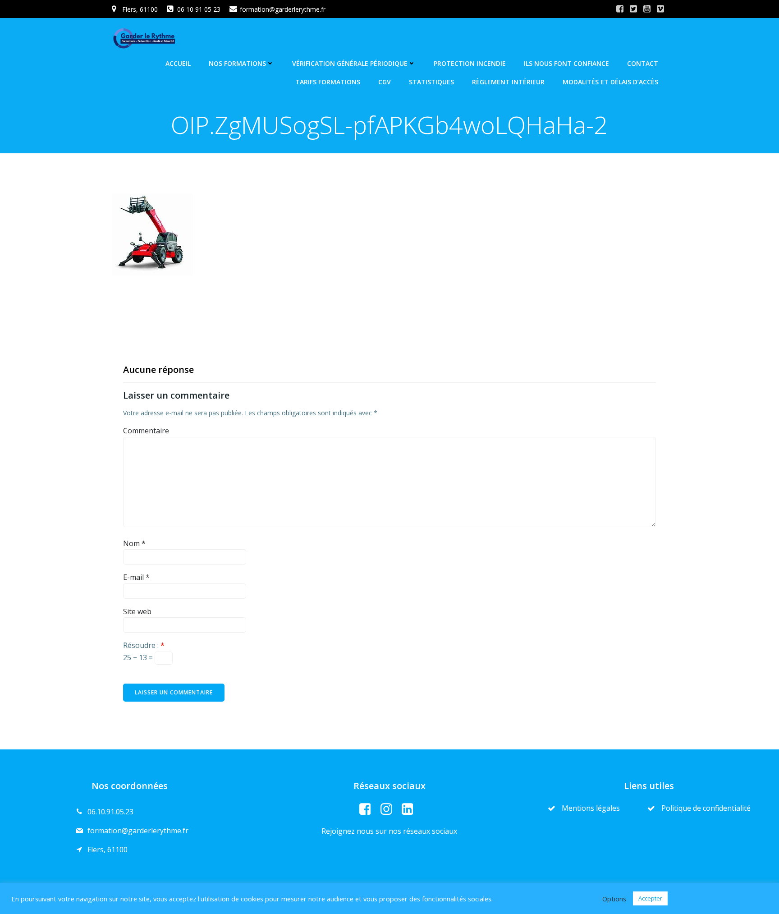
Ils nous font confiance (566, 63)
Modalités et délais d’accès (610, 82)
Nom (134, 543)
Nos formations (237, 63)
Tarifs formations (327, 82)
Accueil (178, 63)
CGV (384, 82)
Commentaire (146, 431)
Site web (137, 611)
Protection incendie (470, 63)
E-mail (136, 577)
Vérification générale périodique (350, 63)
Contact (642, 63)
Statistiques (431, 82)
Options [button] (614, 898)
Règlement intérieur (508, 82)
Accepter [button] (650, 898)
